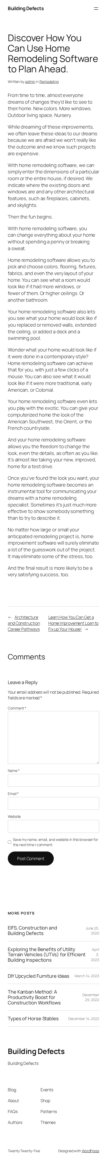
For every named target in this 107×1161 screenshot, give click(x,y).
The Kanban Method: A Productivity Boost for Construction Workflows (34, 997)
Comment (17, 708)
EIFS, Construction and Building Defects (32, 930)
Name (13, 770)
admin (30, 81)
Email (13, 793)
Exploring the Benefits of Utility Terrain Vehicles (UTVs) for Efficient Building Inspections (46, 955)
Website (14, 816)
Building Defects (26, 8)
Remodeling (49, 81)
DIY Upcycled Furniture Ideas (38, 976)
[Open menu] (96, 8)
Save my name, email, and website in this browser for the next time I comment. (55, 842)
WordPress (90, 1150)
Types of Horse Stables (33, 1018)
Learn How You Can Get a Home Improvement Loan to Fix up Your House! (73, 623)
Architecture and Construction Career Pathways (24, 623)
